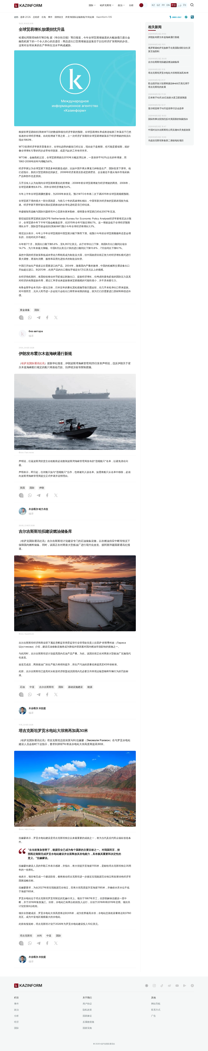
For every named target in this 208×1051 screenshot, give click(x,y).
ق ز (179, 5)
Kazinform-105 (104, 17)
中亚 (32, 687)
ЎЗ (184, 5)
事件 (50, 17)
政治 (16, 1009)
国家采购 (87, 1028)
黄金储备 (25, 310)
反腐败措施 (88, 1021)
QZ (158, 5)
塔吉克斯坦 (26, 935)
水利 (39, 935)
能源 (89, 687)
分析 (131, 5)
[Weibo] (169, 985)
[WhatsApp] (29, 317)
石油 (22, 687)
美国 (22, 487)
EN (168, 5)
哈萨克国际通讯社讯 (33, 363)
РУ (163, 5)
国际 (36, 310)
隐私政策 (87, 1009)
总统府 (36, 17)
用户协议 (87, 1003)
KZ (153, 5)
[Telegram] (38, 317)
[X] (55, 317)
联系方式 (155, 1009)
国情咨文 (59, 17)
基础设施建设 (75, 687)
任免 (44, 17)
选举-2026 (25, 17)
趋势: (16, 17)
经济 (16, 1021)
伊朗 (41, 487)
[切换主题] (143, 5)
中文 (173, 5)
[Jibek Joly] (176, 17)
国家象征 (87, 1015)
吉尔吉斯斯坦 (46, 687)
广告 (153, 1015)
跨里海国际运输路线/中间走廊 (79, 17)
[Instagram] (21, 317)
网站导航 (155, 1003)
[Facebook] (47, 317)
